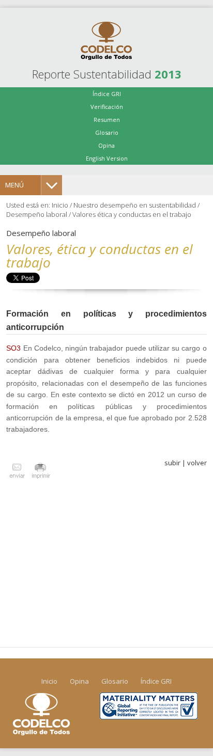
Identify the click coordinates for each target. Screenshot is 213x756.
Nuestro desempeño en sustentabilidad (134, 205)
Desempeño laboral (36, 214)
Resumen (107, 119)
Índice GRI (107, 94)
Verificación (106, 107)
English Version (107, 158)
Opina (106, 145)
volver (197, 462)
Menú (14, 185)
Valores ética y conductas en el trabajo (131, 214)
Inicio (60, 205)
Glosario (106, 132)
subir (172, 462)
